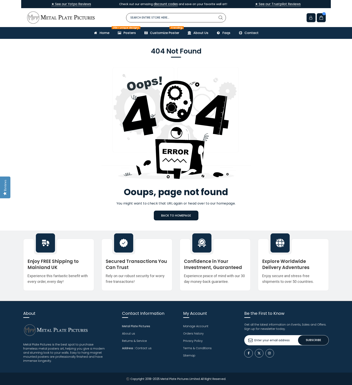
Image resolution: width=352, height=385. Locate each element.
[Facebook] (248, 353)
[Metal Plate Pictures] (61, 17)
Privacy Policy (193, 341)
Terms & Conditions (197, 348)
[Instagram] (269, 353)
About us (128, 333)
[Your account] (311, 17)
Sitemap (189, 355)
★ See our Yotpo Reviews (71, 4)
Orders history (193, 333)
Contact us (143, 348)
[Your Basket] (321, 17)
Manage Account (195, 326)
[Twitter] (259, 353)
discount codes (166, 4)
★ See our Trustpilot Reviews (278, 4)
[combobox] (176, 17)
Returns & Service (134, 341)
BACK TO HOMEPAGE (176, 215)
